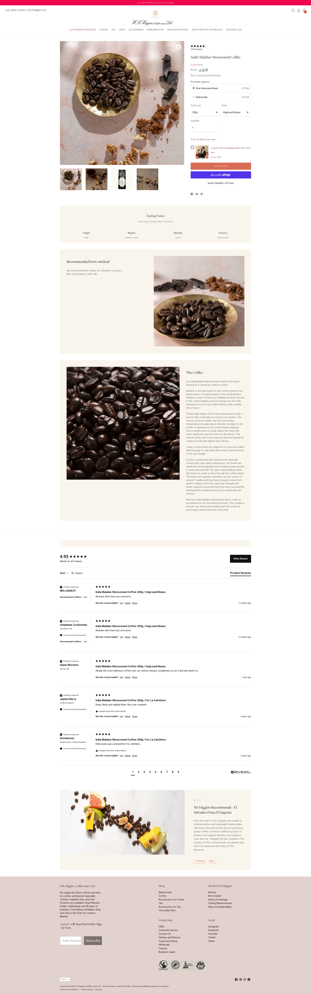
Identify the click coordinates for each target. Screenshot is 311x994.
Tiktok (211, 941)
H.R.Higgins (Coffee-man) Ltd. (88, 986)
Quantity (195, 120)
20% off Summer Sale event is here (155, 2)
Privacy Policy (87, 990)
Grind (224, 105)
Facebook (213, 930)
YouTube (213, 933)
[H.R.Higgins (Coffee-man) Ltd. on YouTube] (249, 979)
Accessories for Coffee (171, 899)
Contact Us (165, 933)
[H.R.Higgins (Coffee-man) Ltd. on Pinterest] (240, 979)
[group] (77, 556)
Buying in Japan (167, 952)
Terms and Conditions (69, 990)
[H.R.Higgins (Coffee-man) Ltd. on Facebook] (236, 979)
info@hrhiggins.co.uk (37, 9)
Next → (213, 861)
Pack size (196, 105)
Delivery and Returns (169, 937)
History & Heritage (218, 899)
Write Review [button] (241, 558)
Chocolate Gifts (167, 910)
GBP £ (63, 979)
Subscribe (202, 97)
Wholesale (164, 944)
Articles (212, 892)
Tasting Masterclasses (220, 903)
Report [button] (128, 603)
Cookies (98, 990)
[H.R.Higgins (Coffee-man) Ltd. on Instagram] (244, 979)
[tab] (240, 573)
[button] (133, 772)
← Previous (199, 861)
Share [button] (134, 603)
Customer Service (168, 930)
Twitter (212, 937)
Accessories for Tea (170, 906)
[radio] (194, 88)
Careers (163, 948)
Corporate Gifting (168, 941)
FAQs (161, 926)
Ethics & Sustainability (219, 906)
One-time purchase (207, 88)
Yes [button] (121, 603)
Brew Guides (214, 895)
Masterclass (165, 892)
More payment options (221, 183)
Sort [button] (63, 573)
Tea (161, 903)
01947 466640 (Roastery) (16, 9)
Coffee (162, 895)
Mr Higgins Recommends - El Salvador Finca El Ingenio (215, 810)
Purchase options (200, 81)
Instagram (213, 926)
